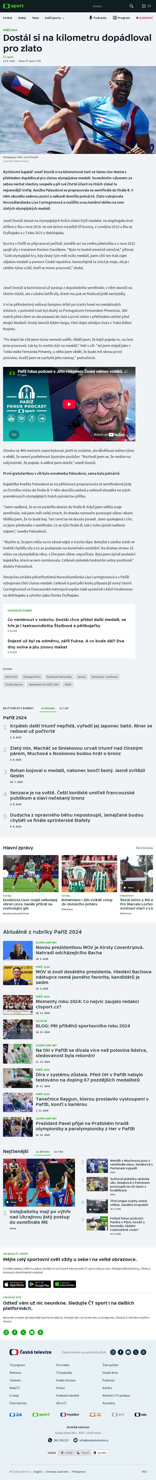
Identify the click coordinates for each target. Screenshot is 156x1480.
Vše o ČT (61, 1403)
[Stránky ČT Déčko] (95, 1415)
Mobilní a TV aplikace (116, 1395)
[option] (67, 1452)
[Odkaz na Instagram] (6, 1332)
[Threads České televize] (143, 1352)
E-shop (14, 1395)
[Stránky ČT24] (16, 1415)
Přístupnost (79, 1471)
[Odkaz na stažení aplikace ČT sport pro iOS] (14, 1284)
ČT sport (8, 57)
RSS (144, 1471)
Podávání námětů (67, 1395)
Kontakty (109, 1403)
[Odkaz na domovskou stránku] (19, 6)
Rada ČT (15, 1388)
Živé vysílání (110, 1365)
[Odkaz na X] (23, 1332)
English (38, 1471)
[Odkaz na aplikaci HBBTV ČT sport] (64, 1284)
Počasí (60, 1388)
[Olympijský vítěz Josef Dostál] (78, 110)
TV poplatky (64, 1372)
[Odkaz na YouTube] (32, 1332)
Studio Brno (110, 1372)
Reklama (15, 1372)
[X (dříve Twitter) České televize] (136, 1352)
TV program (17, 1365)
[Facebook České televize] (121, 1352)
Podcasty (109, 1380)
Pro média (62, 1365)
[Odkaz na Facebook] (15, 1332)
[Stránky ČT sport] (41, 1415)
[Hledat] (131, 6)
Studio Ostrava (65, 1380)
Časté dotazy (18, 1403)
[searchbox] (109, 6)
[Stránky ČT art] (118, 1415)
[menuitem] (7, 17)
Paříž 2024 (10, 30)
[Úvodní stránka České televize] (31, 1352)
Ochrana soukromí (57, 1471)
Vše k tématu (144, 848)
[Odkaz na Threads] (40, 1332)
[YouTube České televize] (128, 1352)
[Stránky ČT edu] (140, 1415)
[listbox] (83, 1453)
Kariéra (107, 1388)
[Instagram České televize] (113, 1352)
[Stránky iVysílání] (69, 1415)
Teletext (15, 1380)
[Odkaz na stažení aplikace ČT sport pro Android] (39, 1284)
